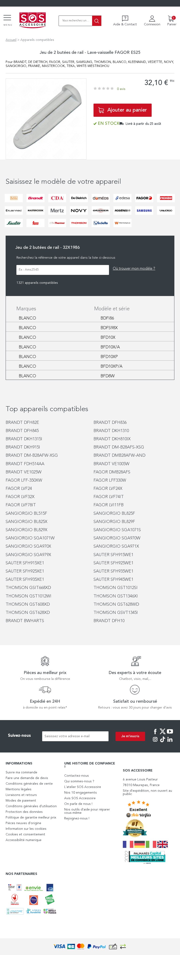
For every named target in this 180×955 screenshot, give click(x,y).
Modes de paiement (21, 800)
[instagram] (155, 742)
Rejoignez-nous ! (76, 818)
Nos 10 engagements (80, 792)
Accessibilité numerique (23, 840)
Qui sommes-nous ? (79, 781)
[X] (163, 734)
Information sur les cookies (26, 828)
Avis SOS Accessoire (80, 798)
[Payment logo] (90, 946)
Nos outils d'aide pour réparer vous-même (87, 811)
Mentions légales (18, 789)
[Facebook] (155, 734)
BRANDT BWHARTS (25, 621)
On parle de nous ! (78, 804)
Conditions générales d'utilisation (31, 806)
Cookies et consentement (25, 834)
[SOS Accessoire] (32, 20)
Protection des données (24, 812)
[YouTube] (170, 734)
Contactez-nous (76, 775)
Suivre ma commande (21, 772)
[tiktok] (163, 742)
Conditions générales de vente (29, 783)
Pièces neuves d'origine (23, 823)
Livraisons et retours (21, 795)
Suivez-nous (19, 736)
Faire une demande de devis (27, 778)
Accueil (11, 40)
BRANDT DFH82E (22, 423)
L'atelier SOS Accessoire (82, 787)
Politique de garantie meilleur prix (31, 817)
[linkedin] (170, 742)
